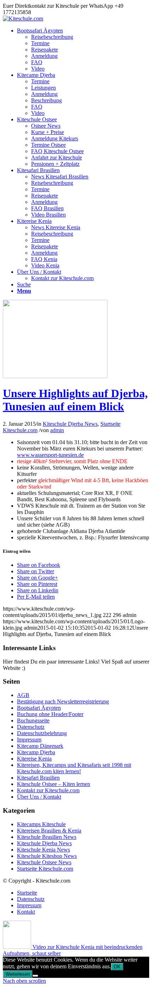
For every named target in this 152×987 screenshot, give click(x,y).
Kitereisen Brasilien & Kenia (49, 831)
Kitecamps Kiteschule (41, 824)
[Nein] (35, 976)
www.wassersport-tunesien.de (50, 455)
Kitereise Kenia (34, 759)
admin (57, 430)
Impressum (29, 740)
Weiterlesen (18, 974)
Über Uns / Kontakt (39, 797)
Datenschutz (31, 727)
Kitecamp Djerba (36, 752)
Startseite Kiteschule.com (45, 869)
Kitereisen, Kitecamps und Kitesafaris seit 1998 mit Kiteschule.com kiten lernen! (74, 768)
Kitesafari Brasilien (38, 778)
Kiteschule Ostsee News (44, 862)
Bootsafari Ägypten (39, 708)
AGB (23, 695)
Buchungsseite (33, 720)
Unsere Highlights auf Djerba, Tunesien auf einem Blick (75, 400)
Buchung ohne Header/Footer (50, 714)
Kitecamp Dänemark (40, 746)
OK (117, 966)
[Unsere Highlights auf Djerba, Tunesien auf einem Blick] (55, 376)
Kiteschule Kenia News (43, 850)
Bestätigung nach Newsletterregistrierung (63, 701)
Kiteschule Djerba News (70, 424)
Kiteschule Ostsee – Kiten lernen (53, 784)
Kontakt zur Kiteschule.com (48, 790)
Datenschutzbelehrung (42, 733)
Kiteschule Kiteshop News (47, 856)
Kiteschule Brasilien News (46, 837)
